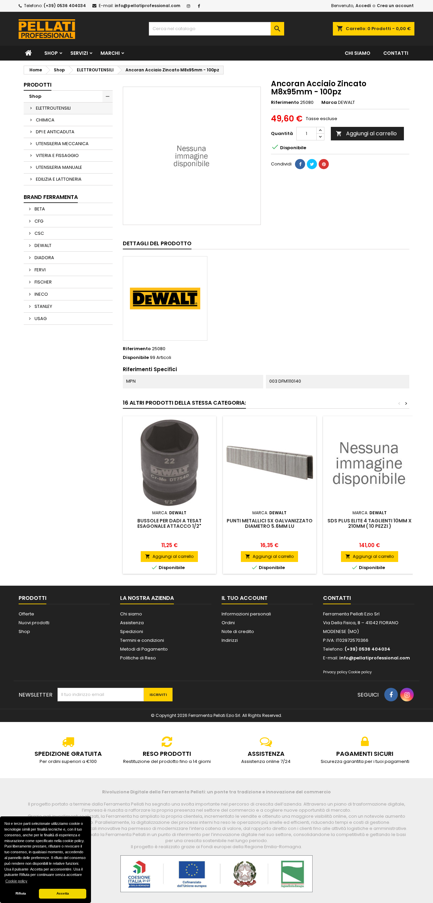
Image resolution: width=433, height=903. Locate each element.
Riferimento (285, 102)
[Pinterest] (324, 164)
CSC (38, 233)
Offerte (26, 614)
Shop (51, 53)
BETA (39, 209)
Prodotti (37, 85)
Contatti (395, 53)
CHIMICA (45, 120)
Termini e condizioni (142, 640)
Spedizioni (131, 631)
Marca (329, 102)
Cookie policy (360, 672)
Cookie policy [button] (16, 881)
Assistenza (132, 622)
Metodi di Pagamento (144, 649)
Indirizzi (230, 640)
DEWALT (42, 245)
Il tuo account (245, 598)
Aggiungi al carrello (366, 133)
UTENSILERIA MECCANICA (62, 143)
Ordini (228, 622)
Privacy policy (335, 672)
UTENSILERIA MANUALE (59, 167)
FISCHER (42, 282)
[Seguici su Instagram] (189, 5)
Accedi (363, 5)
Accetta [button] (62, 893)
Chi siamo (357, 53)
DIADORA (43, 257)
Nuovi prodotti (34, 622)
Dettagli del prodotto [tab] (157, 243)
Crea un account (395, 5)
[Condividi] (300, 164)
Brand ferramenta (51, 197)
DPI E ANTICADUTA (55, 132)
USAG (40, 318)
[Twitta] (312, 164)
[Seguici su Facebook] (200, 5)
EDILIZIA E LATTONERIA (59, 179)
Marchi (110, 53)
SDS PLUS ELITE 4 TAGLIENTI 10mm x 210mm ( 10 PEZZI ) (369, 523)
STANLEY (42, 306)
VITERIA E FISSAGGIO (57, 155)
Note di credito (238, 631)
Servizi (79, 53)
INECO (40, 294)
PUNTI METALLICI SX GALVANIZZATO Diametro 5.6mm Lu (270, 523)
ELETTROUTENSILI (53, 108)
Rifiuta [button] (21, 893)
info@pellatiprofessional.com (147, 5)
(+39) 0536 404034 (65, 5)
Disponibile (136, 358)
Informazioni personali (246, 614)
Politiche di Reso (138, 658)
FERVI (39, 270)
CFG (38, 221)
